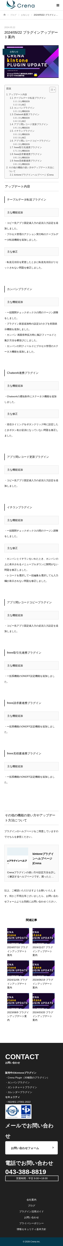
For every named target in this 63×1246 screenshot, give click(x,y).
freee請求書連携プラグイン (28, 154)
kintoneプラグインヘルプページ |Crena (34, 175)
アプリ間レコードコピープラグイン (32, 141)
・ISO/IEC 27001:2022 (18, 1101)
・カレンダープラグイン (18, 1092)
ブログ (31, 1205)
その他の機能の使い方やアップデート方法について (31, 169)
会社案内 (31, 1199)
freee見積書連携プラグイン (28, 161)
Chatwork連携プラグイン (26, 114)
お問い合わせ (31, 1217)
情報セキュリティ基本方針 (31, 1229)
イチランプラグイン (24, 131)
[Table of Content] (52, 89)
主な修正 (22, 105)
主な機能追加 (24, 101)
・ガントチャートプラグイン (21, 1087)
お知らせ (14, 51)
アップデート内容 (18, 94)
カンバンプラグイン (24, 108)
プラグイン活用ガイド (31, 1211)
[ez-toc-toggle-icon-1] (51, 90)
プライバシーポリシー (31, 1223)
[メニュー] (57, 5)
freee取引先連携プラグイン (28, 147)
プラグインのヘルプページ (19, 831)
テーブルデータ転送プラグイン (30, 98)
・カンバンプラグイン (17, 1082)
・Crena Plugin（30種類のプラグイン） (27, 1077)
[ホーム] (5, 15)
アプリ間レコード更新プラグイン (31, 124)
